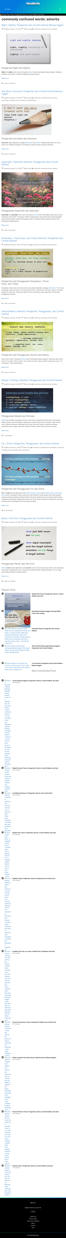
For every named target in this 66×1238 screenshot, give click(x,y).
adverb (31, 72)
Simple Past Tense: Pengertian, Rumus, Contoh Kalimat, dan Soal (23, 14)
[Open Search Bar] (60, 9)
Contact (33, 1225)
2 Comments (8, 435)
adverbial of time (54, 288)
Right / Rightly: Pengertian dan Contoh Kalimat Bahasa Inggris (33, 25)
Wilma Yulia (27, 29)
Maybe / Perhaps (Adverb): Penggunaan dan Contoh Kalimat (32, 380)
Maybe (4, 420)
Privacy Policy (33, 1218)
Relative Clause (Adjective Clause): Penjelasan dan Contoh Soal (33, 878)
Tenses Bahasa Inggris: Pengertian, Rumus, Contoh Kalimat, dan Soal (35, 681)
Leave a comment (9, 83)
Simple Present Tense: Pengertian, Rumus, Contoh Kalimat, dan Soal (35, 768)
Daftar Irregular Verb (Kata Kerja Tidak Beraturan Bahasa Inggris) (34, 1057)
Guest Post (33, 1216)
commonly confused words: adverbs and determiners (19, 100)
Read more (5, 78)
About (33, 1223)
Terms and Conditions (33, 1221)
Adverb (4, 568)
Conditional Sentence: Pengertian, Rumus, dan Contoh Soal (32, 793)
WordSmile (33, 3)
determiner (28, 143)
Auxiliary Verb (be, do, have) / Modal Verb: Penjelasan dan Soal (33, 951)
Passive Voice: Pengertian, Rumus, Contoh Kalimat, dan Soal (32, 1166)
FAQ (33, 1227)
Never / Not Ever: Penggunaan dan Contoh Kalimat (27, 518)
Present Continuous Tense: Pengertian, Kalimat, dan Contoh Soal (34, 1022)
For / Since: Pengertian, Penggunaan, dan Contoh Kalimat (30, 443)
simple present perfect (33, 493)
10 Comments (8, 510)
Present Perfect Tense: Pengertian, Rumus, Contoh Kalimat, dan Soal (35, 1112)
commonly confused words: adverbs (45, 29)
